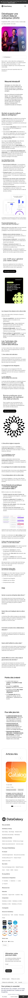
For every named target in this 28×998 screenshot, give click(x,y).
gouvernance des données (9, 546)
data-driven (13, 126)
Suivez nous (5, 938)
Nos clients (4, 863)
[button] (12, 806)
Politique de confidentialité (7, 982)
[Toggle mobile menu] (25, 6)
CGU (16, 982)
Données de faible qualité (9, 328)
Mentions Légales (6, 978)
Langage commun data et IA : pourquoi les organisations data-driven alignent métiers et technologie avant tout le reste (15, 795)
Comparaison (5, 898)
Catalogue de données (11, 789)
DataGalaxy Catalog (7, 828)
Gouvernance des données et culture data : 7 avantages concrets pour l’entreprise (14, 733)
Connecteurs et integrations (8, 877)
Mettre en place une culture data (9, 227)
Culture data (20, 789)
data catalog (19, 145)
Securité (20, 982)
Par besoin (4, 851)
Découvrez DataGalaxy (7, 911)
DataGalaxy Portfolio (7, 837)
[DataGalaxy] (7, 6)
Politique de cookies (15, 978)
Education (4, 891)
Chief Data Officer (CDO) (9, 137)
